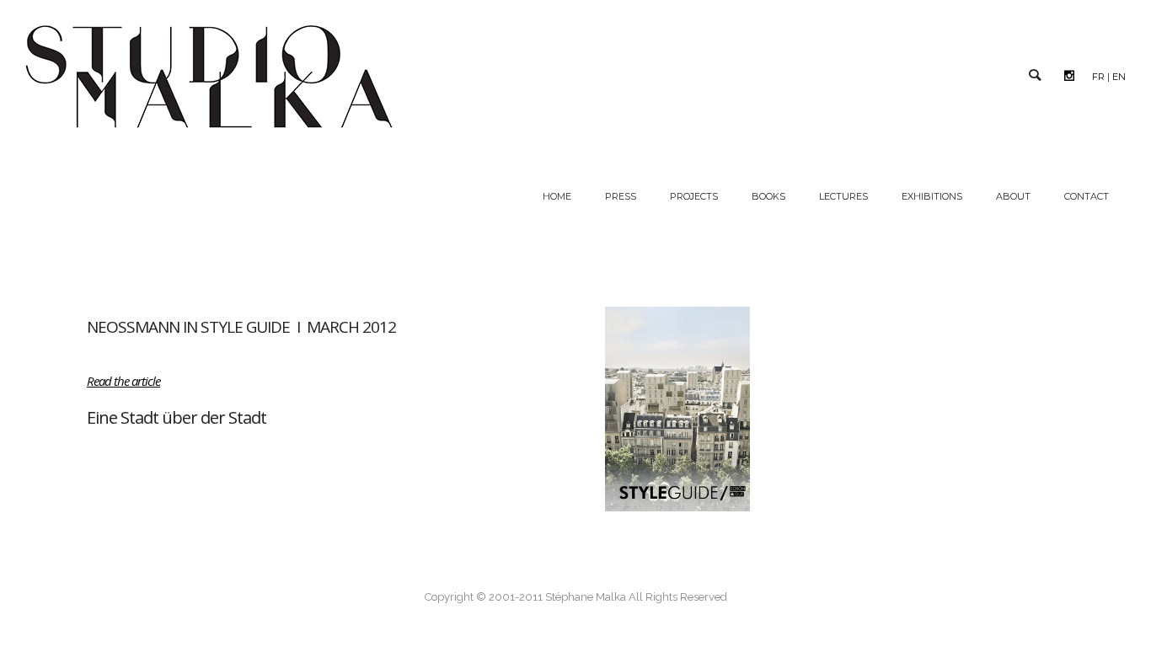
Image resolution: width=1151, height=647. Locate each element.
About (1013, 196)
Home (557, 196)
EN (1119, 77)
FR (1098, 77)
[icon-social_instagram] (1073, 76)
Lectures (843, 196)
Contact (1086, 196)
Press (620, 196)
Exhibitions (932, 196)
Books (768, 196)
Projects (694, 196)
